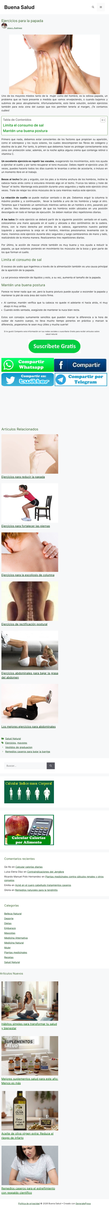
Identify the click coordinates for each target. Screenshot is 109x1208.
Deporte (8, 918)
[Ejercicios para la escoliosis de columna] (29, 571)
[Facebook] (80, 371)
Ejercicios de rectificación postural (24, 624)
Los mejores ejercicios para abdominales (28, 726)
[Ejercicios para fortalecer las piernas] (29, 521)
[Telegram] (81, 385)
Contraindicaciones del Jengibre (45, 871)
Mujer (7, 947)
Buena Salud (19, 7)
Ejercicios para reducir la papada (23, 477)
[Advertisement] (54, 407)
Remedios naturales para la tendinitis (36, 890)
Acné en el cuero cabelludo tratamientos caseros (43, 885)
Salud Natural (13, 738)
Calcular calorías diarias (29, 866)
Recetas (8, 957)
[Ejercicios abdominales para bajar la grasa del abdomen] (29, 669)
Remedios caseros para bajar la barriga (27, 751)
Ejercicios (10, 742)
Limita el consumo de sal (23, 125)
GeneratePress (83, 1203)
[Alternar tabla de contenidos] (101, 120)
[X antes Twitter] (27, 385)
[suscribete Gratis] (54, 352)
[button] (93, 7)
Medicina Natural (14, 942)
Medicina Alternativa (16, 938)
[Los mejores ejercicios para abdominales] (29, 722)
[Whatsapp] (27, 371)
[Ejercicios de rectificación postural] (29, 620)
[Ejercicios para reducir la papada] (29, 472)
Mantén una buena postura (25, 131)
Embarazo (10, 928)
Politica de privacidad (29, 1203)
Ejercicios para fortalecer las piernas (25, 526)
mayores (22, 742)
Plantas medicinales (15, 952)
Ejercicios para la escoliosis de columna (27, 575)
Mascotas (9, 933)
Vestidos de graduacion (18, 747)
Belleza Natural (13, 913)
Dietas (7, 923)
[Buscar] (51, 765)
